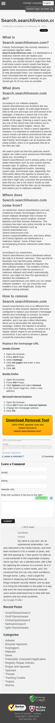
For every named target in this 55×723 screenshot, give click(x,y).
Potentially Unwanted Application (25, 659)
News (8, 655)
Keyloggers (12, 647)
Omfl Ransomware (16, 616)
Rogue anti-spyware (17, 666)
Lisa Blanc (18, 26)
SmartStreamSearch (17, 612)
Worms (9, 685)
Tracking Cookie (15, 677)
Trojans (9, 681)
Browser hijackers (11, 452)
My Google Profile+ (13, 600)
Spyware (10, 670)
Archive (37, 713)
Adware (10, 640)
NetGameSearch (15, 624)
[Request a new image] (51, 498)
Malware (10, 651)
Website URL (8, 489)
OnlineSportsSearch (17, 620)
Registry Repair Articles (19, 662)
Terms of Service (22, 713)
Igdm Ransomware (17, 627)
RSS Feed (29, 527)
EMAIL (4, 481)
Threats (10, 674)
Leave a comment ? (14, 456)
